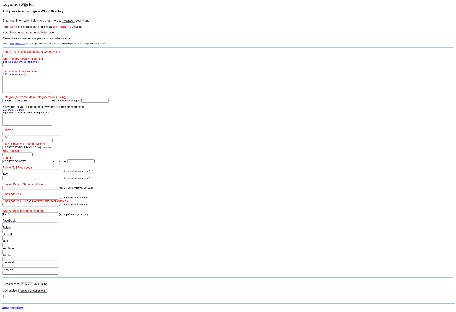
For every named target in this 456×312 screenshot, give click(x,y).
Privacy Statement (17, 43)
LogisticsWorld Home (12, 307)
